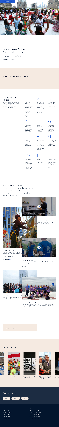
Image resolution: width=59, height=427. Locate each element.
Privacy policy (5, 424)
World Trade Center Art (36, 418)
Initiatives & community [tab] (54, 35)
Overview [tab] (20, 35)
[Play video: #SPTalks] (39, 206)
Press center (6, 418)
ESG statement (7, 414)
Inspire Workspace (35, 414)
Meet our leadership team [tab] (31, 35)
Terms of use (11, 424)
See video (24, 226)
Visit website (6, 259)
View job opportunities (8, 59)
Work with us (6, 416)
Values (24, 398)
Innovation (15, 398)
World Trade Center (35, 410)
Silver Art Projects (35, 416)
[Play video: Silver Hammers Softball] (39, 247)
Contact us (6, 410)
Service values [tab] (42, 35)
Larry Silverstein (7, 412)
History (6, 398)
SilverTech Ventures (35, 412)
